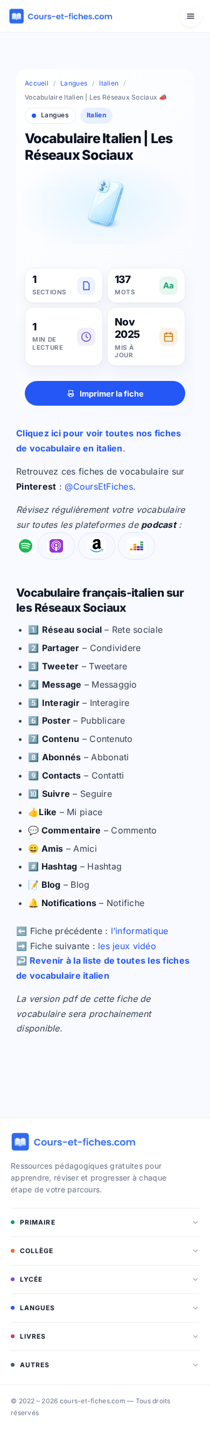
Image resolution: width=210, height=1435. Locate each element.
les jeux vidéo (127, 946)
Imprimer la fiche (112, 393)
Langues (73, 83)
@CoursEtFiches (99, 486)
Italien (108, 83)
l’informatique (140, 930)
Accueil (36, 83)
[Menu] (190, 16)
